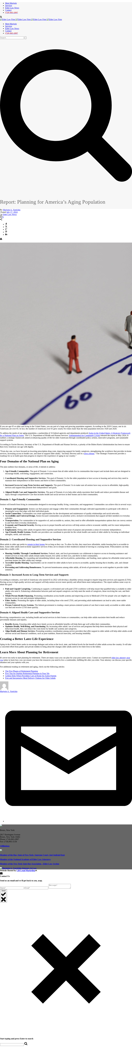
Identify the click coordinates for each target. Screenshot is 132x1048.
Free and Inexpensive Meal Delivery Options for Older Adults (30, 678)
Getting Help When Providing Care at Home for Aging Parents (30, 676)
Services (8, 5)
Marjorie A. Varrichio (11, 210)
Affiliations (5, 846)
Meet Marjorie (11, 3)
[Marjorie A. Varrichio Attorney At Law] (31, 19)
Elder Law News (12, 8)
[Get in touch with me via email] (68, 821)
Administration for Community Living (84, 435)
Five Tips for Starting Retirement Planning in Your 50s (27, 673)
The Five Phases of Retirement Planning (21, 671)
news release (89, 453)
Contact (8, 10)
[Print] (1, 239)
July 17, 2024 (12, 212)
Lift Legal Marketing (26, 870)
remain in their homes (36, 544)
